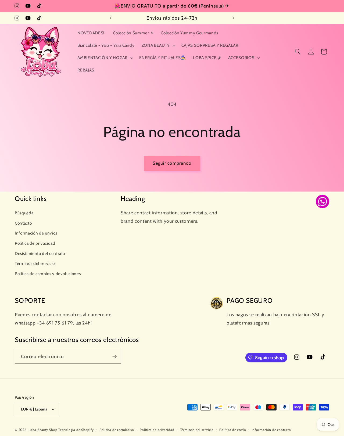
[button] (158, 45)
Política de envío (232, 430)
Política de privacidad (35, 243)
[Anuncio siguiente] (233, 18)
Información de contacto (271, 430)
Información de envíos (36, 233)
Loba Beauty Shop (42, 430)
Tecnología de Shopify (76, 430)
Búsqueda (24, 212)
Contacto (23, 222)
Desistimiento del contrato (40, 253)
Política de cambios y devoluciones (48, 273)
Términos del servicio (35, 263)
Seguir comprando (172, 163)
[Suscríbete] (114, 357)
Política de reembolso (116, 430)
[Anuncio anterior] (111, 18)
